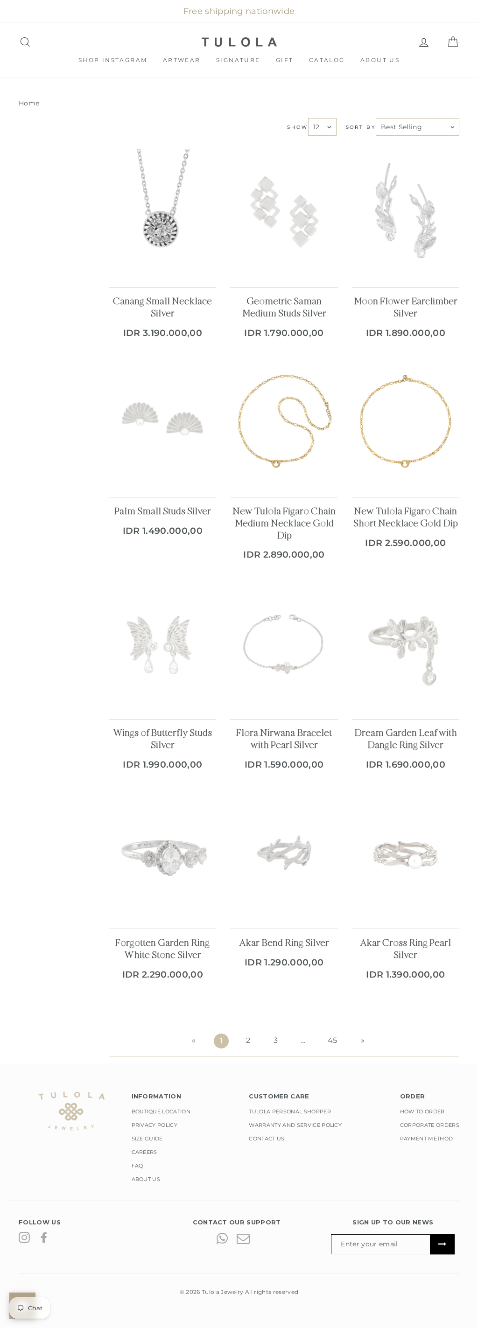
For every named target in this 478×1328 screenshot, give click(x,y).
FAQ (137, 1165)
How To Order (422, 1111)
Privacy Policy (155, 1125)
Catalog (327, 59)
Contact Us (266, 1138)
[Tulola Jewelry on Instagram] (24, 1237)
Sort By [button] (361, 127)
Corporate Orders (429, 1125)
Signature (238, 59)
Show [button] (297, 127)
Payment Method (426, 1138)
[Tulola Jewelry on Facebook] (43, 1237)
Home (29, 103)
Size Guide (147, 1138)
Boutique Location (161, 1111)
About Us (380, 59)
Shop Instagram (113, 59)
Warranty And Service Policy (295, 1125)
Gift (285, 59)
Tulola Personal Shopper (289, 1111)
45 (332, 1040)
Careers (144, 1152)
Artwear (182, 59)
